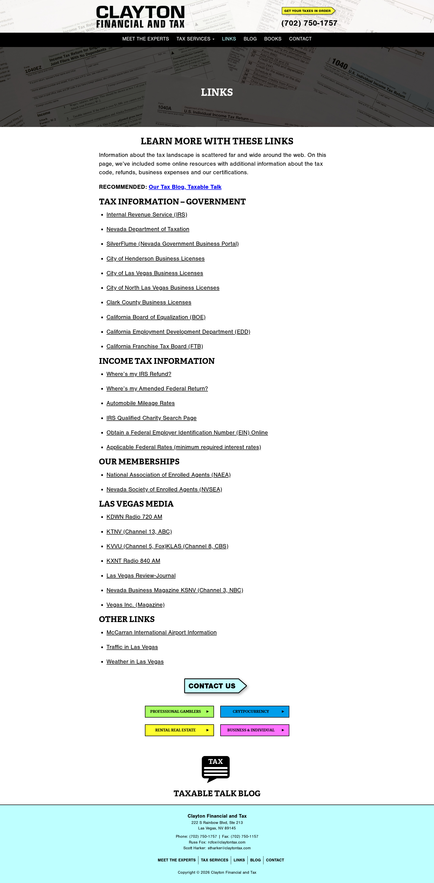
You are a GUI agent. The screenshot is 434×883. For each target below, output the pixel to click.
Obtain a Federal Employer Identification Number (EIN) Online (187, 432)
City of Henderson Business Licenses (155, 258)
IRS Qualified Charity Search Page (151, 417)
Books (273, 39)
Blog (250, 39)
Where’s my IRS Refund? (138, 373)
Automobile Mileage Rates (140, 403)
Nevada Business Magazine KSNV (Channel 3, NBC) (174, 590)
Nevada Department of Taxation (147, 229)
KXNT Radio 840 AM (133, 560)
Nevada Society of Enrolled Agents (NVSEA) (164, 489)
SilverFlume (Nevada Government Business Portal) (172, 243)
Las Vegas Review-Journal (141, 575)
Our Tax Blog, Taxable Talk (185, 186)
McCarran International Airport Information (161, 632)
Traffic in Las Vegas (132, 646)
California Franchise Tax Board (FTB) (154, 346)
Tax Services (194, 39)
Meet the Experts (145, 39)
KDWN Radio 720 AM (134, 516)
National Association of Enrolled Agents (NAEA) (168, 474)
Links (229, 39)
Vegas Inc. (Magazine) (135, 604)
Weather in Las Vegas (135, 661)
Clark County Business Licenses (148, 302)
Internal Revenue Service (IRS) (146, 214)
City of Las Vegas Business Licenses (154, 273)
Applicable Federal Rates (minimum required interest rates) (183, 447)
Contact (300, 39)
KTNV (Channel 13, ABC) (139, 531)
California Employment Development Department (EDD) (178, 331)
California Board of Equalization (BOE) (155, 317)
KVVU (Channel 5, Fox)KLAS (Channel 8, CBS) (167, 546)
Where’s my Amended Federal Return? (157, 388)
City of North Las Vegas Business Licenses (163, 287)
